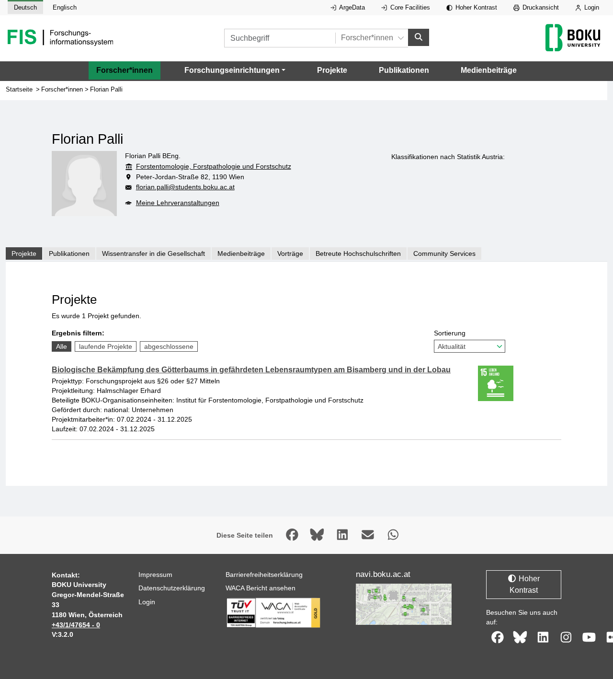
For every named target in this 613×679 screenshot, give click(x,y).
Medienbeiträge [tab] (241, 253)
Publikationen (404, 70)
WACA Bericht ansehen (260, 588)
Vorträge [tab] (290, 253)
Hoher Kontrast (475, 7)
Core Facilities (409, 7)
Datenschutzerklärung (171, 588)
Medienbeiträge (489, 70)
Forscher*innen (124, 70)
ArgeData (351, 7)
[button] (235, 70)
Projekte (332, 70)
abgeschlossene (168, 346)
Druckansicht (540, 7)
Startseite (19, 89)
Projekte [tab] (23, 253)
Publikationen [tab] (69, 253)
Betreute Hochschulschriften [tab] (358, 253)
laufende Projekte (105, 346)
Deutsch (25, 7)
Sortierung (449, 333)
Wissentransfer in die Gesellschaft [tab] (153, 253)
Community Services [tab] (444, 253)
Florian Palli (106, 89)
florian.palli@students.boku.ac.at (185, 187)
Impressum (155, 574)
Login (590, 7)
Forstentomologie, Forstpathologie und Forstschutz (213, 166)
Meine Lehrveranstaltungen (177, 203)
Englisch (65, 7)
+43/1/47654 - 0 (76, 625)
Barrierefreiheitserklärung (264, 574)
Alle (61, 346)
